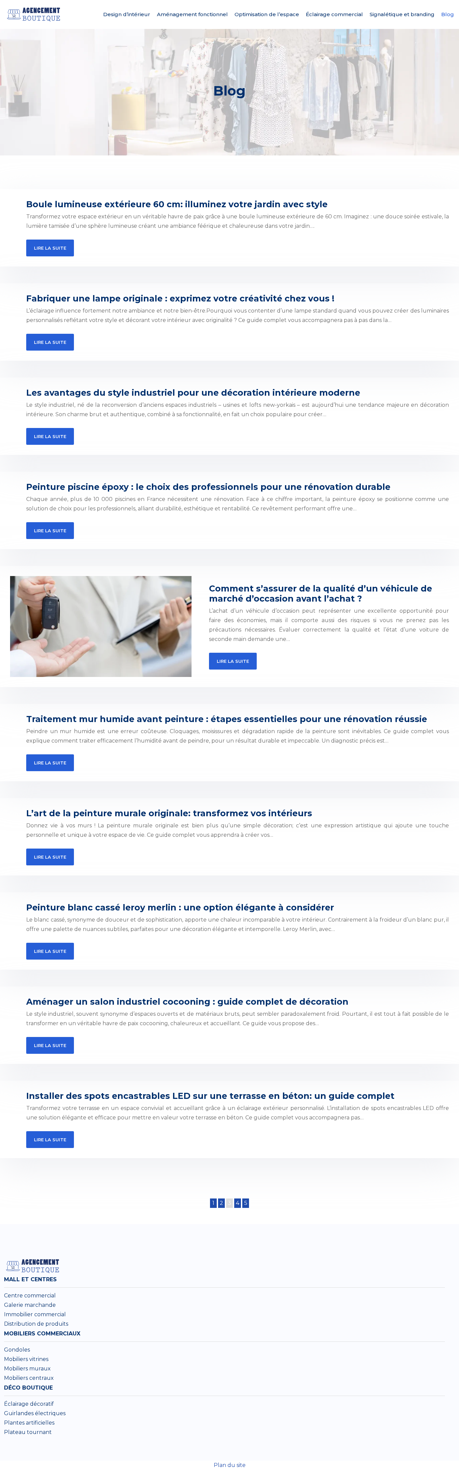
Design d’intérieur (126, 14)
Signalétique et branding (402, 14)
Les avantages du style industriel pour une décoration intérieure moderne (193, 393)
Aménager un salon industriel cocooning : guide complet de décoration (187, 1002)
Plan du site (230, 1465)
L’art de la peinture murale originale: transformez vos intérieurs (169, 813)
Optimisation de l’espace (267, 14)
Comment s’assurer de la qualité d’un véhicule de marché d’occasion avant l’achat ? (320, 593)
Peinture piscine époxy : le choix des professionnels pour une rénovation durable (208, 487)
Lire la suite (50, 248)
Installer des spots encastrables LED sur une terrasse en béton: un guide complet (210, 1096)
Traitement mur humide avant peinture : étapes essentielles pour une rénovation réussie (226, 719)
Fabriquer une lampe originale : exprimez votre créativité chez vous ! (180, 298)
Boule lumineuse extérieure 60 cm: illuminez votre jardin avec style (177, 204)
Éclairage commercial (334, 14)
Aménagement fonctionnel (192, 14)
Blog (447, 14)
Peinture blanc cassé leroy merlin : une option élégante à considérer (180, 907)
